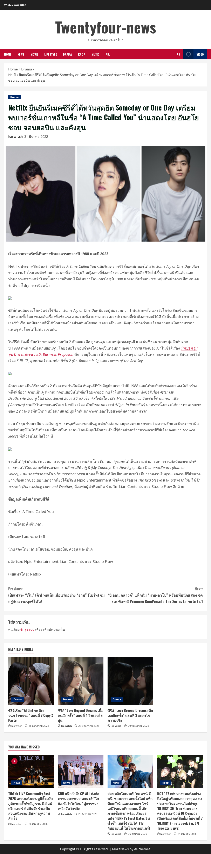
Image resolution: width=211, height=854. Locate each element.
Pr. (108, 54)
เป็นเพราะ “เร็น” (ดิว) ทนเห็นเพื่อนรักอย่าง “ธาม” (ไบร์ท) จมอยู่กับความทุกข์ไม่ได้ (56, 595)
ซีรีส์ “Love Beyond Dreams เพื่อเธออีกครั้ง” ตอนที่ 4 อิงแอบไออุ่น (80, 715)
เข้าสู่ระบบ (26, 629)
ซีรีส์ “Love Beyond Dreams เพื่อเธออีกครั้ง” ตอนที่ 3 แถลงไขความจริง (130, 715)
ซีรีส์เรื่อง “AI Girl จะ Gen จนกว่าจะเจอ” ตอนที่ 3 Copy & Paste (30, 715)
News (21, 54)
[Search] (178, 54)
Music (95, 54)
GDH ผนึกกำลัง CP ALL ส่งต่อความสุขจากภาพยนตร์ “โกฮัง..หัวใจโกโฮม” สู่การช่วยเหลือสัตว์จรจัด (78, 801)
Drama (67, 54)
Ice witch (15, 136)
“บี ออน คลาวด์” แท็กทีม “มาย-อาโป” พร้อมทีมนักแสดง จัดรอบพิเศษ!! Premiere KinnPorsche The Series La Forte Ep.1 (155, 595)
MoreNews (120, 849)
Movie (34, 54)
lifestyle (50, 54)
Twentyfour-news (105, 27)
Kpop (81, 54)
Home (7, 54)
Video (200, 54)
